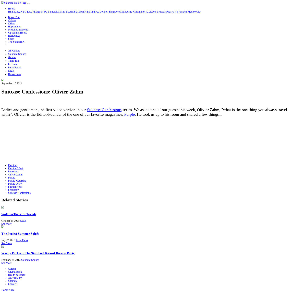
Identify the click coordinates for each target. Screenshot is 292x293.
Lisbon (152, 11)
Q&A (11, 70)
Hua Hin (84, 11)
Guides (12, 57)
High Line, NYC (17, 11)
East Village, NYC (37, 11)
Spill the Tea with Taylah (18, 214)
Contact (12, 283)
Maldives (94, 11)
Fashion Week (15, 168)
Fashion (12, 165)
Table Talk (13, 60)
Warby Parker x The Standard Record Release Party (38, 253)
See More (6, 223)
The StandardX (16, 41)
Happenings (14, 26)
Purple (129, 114)
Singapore (114, 11)
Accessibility (15, 277)
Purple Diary (15, 183)
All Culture (14, 50)
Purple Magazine (17, 180)
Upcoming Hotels (17, 32)
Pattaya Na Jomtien (176, 11)
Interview (13, 171)
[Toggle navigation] (28, 3)
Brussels (161, 11)
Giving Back (15, 271)
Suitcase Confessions (104, 110)
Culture (12, 20)
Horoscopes (14, 74)
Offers (11, 23)
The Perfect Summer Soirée (20, 233)
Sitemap (12, 280)
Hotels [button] (11, 8)
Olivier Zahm (15, 174)
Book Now (14, 17)
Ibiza (76, 11)
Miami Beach (65, 11)
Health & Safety (16, 274)
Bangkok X (141, 11)
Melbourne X (127, 11)
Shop (11, 38)
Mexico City (194, 11)
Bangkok (53, 11)
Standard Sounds (17, 54)
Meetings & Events (18, 29)
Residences (14, 35)
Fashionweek (15, 186)
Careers (12, 268)
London (104, 11)
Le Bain (12, 64)
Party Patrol (14, 67)
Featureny (13, 189)
